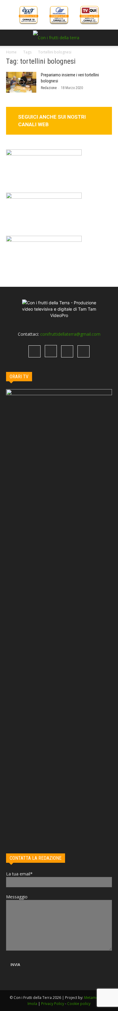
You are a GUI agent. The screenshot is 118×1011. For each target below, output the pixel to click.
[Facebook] (34, 351)
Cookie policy (78, 1003)
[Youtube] (83, 351)
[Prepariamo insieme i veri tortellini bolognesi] (21, 82)
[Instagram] (51, 351)
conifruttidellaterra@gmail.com (70, 334)
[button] (10, 38)
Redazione (49, 88)
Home (11, 52)
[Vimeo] (67, 351)
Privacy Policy (52, 1003)
